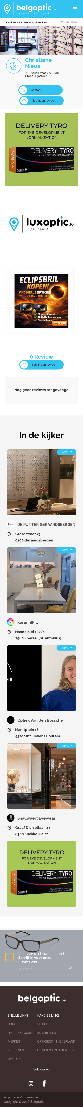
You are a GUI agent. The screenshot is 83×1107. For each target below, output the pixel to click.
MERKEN (14, 1041)
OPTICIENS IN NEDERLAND (56, 1041)
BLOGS (42, 1024)
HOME (12, 1024)
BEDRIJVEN (16, 1050)
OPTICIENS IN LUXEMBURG (56, 1050)
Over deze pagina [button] (69, 22)
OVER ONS (15, 1059)
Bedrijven (23, 22)
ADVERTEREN (46, 1033)
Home (13, 22)
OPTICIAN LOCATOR (22, 1033)
